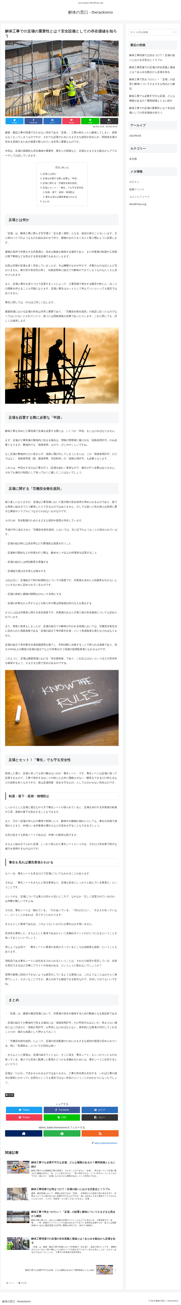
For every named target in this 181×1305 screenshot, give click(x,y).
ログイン (134, 181)
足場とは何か (49, 174)
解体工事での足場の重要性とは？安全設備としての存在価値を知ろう (152, 110)
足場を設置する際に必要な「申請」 (61, 178)
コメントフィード (139, 196)
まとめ (46, 201)
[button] (174, 32)
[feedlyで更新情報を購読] (61, 1133)
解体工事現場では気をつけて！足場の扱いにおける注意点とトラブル (152, 57)
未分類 (10, 1095)
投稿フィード (137, 189)
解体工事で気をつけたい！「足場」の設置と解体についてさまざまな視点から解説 (152, 84)
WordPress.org (137, 204)
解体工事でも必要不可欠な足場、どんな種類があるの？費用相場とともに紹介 (152, 98)
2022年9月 (135, 135)
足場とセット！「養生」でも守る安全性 (63, 187)
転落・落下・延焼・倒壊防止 (60, 192)
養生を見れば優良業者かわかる (61, 197)
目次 (57, 167)
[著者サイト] (23, 1133)
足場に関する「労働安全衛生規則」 (61, 183)
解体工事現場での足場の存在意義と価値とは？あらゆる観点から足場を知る (152, 69)
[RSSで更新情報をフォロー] (100, 1133)
